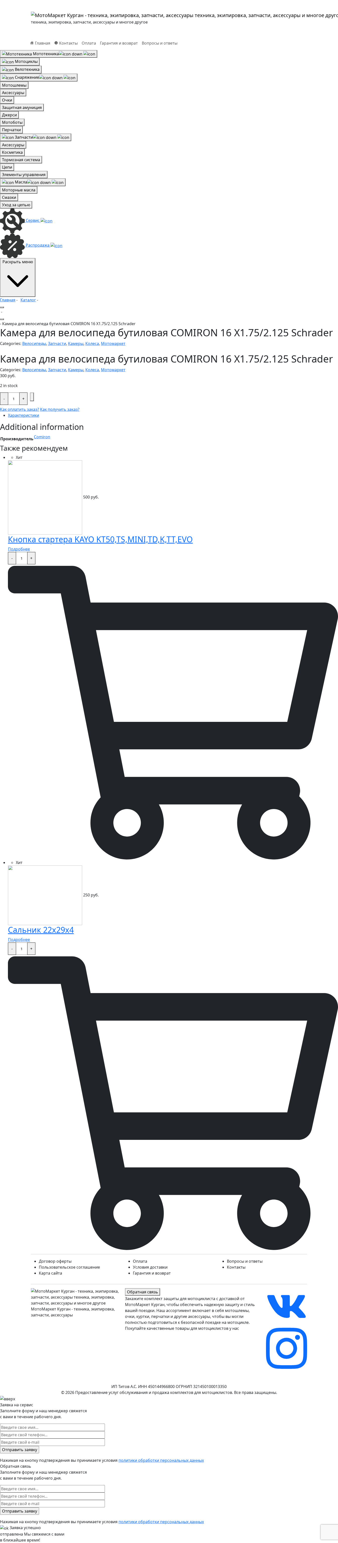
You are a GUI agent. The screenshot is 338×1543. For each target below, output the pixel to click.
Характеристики (23, 415)
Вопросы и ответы (159, 43)
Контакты (236, 1267)
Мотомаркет (113, 343)
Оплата (89, 43)
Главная (7, 300)
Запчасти (57, 343)
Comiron (42, 437)
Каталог (28, 300)
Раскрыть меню (17, 261)
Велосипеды (34, 343)
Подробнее (19, 549)
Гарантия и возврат (119, 43)
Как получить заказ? (59, 409)
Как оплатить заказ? (19, 409)
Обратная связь (142, 1292)
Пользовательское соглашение (69, 1267)
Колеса (92, 343)
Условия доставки (150, 1267)
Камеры (75, 343)
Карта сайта (50, 1273)
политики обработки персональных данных (161, 1460)
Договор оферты (55, 1261)
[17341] (32, 396)
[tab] (173, 415)
